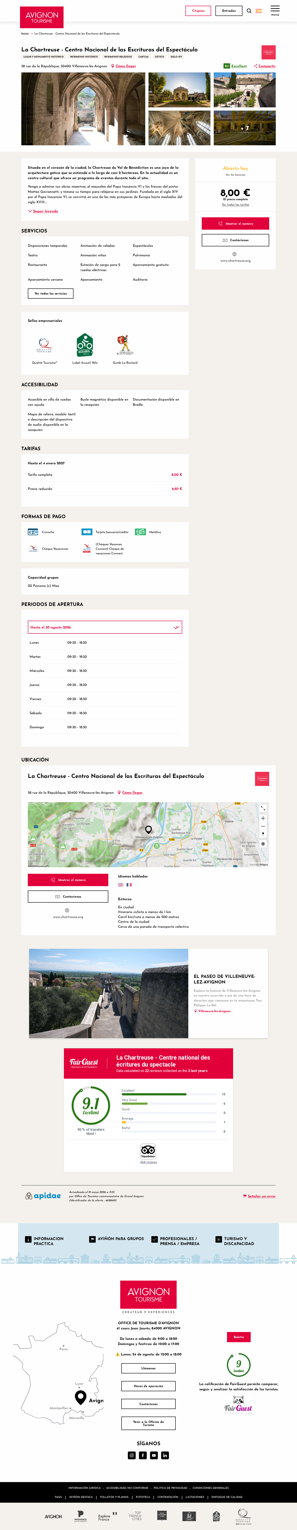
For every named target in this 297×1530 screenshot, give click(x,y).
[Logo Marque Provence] (80, 1516)
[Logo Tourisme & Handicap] (189, 1516)
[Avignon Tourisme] (42, 17)
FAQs (58, 1497)
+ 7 (244, 128)
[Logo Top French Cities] (135, 1516)
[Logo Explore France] (107, 1516)
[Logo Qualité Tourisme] (243, 1516)
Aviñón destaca (81, 1497)
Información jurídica (84, 1488)
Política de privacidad (170, 1488)
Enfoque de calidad (227, 1497)
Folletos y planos (114, 1497)
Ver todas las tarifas (235, 204)
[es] (258, 11)
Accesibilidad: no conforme (127, 1488)
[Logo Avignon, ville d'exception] (53, 1516)
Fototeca (143, 1497)
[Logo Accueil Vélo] (216, 1516)
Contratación (167, 1497)
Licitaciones (195, 1497)
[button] (249, 11)
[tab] (100, 627)
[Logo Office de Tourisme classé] (162, 1516)
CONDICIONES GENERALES (211, 1488)
